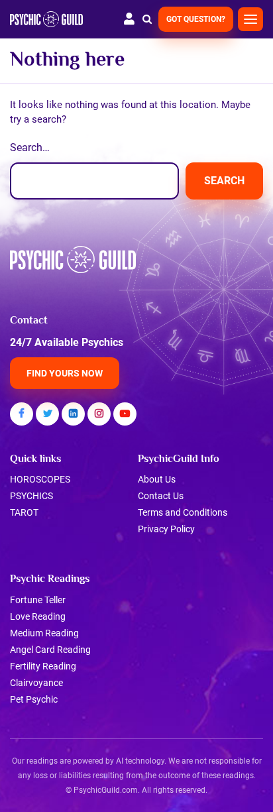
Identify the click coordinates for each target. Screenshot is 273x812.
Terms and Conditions (182, 512)
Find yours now (65, 373)
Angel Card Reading (50, 649)
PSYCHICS (31, 496)
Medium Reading (44, 633)
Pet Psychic (34, 699)
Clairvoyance (36, 682)
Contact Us (161, 496)
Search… (30, 147)
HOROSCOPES (40, 479)
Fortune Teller (38, 600)
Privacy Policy (166, 529)
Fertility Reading (43, 666)
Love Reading (38, 616)
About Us (157, 479)
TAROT (24, 512)
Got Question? (195, 19)
